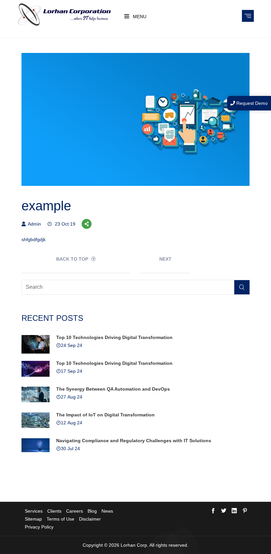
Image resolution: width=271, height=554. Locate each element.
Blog (92, 511)
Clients (54, 511)
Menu (139, 16)
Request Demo (251, 103)
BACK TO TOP (73, 259)
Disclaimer (90, 519)
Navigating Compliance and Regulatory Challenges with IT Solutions (133, 440)
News (107, 511)
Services (34, 511)
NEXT (165, 259)
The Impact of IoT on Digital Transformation (105, 414)
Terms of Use (60, 519)
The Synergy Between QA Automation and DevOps (113, 389)
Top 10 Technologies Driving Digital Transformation (114, 337)
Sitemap (33, 519)
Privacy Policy (39, 527)
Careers (74, 511)
